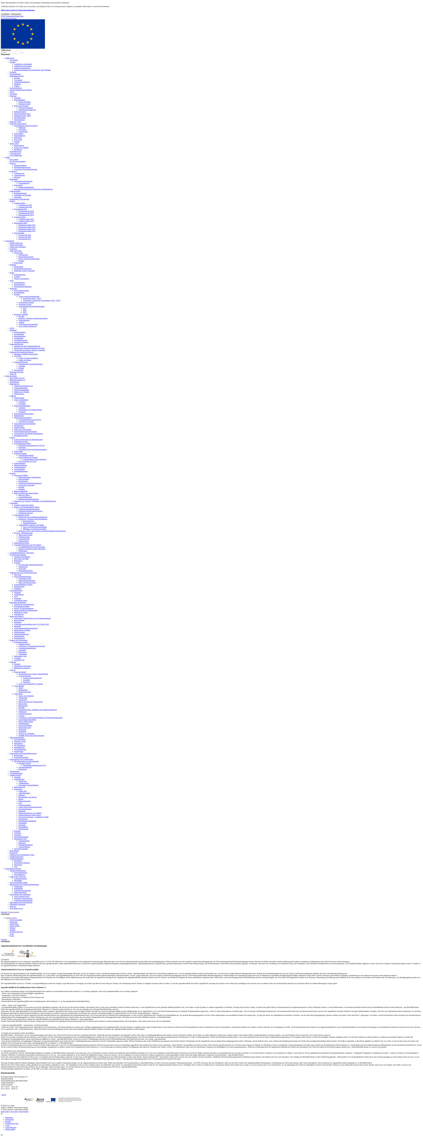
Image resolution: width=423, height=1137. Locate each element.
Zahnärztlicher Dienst (21, 543)
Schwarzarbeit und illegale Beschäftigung (28, 434)
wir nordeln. (14, 60)
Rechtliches (18, 149)
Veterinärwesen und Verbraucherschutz (23, 573)
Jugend (12, 437)
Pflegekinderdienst (20, 465)
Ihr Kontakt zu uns (16, 908)
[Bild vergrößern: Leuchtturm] (18, 958)
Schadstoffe (23, 823)
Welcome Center (15, 122)
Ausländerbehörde (16, 590)
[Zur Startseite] (12, 16)
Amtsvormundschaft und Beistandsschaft (28, 439)
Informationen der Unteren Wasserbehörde (33, 674)
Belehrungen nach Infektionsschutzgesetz (33, 517)
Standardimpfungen (30, 523)
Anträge (21, 322)
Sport (11, 281)
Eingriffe (22, 708)
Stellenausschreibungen (22, 68)
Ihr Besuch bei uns (16, 932)
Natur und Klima (15, 251)
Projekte (17, 294)
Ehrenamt (13, 96)
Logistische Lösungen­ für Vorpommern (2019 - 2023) (41, 300)
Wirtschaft (13, 288)
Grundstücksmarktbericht (27, 648)
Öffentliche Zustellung (17, 904)
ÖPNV (12, 328)
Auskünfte (22, 650)
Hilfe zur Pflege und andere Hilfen (26, 493)
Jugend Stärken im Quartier (28, 457)
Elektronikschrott (24, 801)
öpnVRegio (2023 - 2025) (32, 298)
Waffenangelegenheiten (22, 406)
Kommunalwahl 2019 (26, 213)
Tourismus (13, 249)
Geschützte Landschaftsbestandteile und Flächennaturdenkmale (40, 718)
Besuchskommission (26, 571)
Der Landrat (14, 159)
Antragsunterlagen (20, 879)
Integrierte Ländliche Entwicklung (26, 354)
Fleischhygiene (19, 586)
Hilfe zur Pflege (24, 495)
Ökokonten (22, 730)
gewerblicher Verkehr (26, 422)
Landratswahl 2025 (25, 205)
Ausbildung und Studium (23, 66)
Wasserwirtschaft (20, 672)
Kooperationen (19, 292)
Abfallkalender (24, 783)
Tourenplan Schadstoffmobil (28, 785)
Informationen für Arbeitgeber (20, 894)
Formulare (22, 404)
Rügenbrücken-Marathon (23, 287)
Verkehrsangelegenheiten (23, 418)
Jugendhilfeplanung (21, 471)
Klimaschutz (18, 263)
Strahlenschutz (24, 541)
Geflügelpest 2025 (25, 579)
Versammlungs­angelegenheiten (25, 424)
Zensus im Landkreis (21, 147)
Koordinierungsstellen (21, 606)
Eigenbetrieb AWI (20, 839)
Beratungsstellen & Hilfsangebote (25, 610)
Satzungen (22, 843)
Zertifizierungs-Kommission (28, 324)
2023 (24, 312)
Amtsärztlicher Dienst (21, 515)
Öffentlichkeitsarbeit (26, 845)
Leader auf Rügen (25, 360)
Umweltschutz (19, 686)
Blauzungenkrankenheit (27, 581)
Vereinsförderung (20, 749)
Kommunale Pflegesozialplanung (30, 483)
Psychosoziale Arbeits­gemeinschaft (31, 565)
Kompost (17, 831)
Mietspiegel (23, 652)
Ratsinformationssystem (22, 167)
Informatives (18, 743)
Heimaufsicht (18, 426)
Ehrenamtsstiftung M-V (22, 114)
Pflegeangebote (24, 479)
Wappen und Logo (16, 243)
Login (12, 934)
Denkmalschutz (19, 632)
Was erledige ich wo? (17, 378)
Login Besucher (15, 153)
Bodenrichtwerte (24, 644)
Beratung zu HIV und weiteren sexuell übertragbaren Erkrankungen (42, 531)
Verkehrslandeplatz (25, 767)
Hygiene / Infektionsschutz (23, 533)
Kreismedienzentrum (21, 757)
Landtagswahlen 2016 (26, 221)
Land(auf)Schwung (21, 362)
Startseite (4, 912)
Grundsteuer (23, 654)
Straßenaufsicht (19, 638)
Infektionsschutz (24, 537)
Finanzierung (23, 481)
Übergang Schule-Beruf (18, 124)
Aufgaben (22, 402)
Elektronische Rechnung (22, 666)
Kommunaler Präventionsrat (19, 199)
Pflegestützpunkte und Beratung (30, 477)
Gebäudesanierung (25, 714)
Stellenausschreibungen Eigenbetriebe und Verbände (32, 70)
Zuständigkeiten (24, 841)
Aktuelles (13, 72)
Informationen (19, 145)
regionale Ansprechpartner (23, 898)
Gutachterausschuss (21, 642)
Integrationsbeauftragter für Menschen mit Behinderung (33, 189)
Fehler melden (15, 926)
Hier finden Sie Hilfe (21, 559)
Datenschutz (18, 185)
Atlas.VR (13, 374)
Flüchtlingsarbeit (20, 118)
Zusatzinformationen (21, 342)
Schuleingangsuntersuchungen (29, 509)
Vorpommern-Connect (26, 302)
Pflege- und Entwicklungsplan (29, 259)
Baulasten (17, 626)
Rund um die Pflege (21, 475)
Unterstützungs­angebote (22, 890)
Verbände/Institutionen (22, 82)
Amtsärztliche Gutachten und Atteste (31, 525)
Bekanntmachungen (17, 76)
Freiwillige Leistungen (22, 863)
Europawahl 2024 (25, 235)
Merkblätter (18, 881)
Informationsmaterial (21, 837)
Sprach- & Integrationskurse (24, 608)
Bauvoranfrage (19, 620)
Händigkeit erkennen (26, 513)
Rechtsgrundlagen (20, 165)
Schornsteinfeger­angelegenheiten (25, 432)
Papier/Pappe (23, 819)
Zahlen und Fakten (16, 245)
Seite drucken (24, 1111)
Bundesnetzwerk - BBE (22, 116)
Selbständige (18, 888)
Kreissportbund (19, 285)
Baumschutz (23, 704)
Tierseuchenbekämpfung (22, 577)
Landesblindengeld (25, 497)
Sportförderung (19, 283)
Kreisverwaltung (11, 376)
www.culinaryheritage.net (27, 326)
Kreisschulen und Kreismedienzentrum (23, 753)
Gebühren (17, 833)
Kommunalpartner (20, 193)
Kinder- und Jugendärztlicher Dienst (26, 507)
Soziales (12, 473)
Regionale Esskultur (21, 314)
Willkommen (9, 58)
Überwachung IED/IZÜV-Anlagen (31, 684)
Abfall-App (23, 781)
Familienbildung (19, 463)
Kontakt (17, 141)
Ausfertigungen (19, 175)
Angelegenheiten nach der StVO (30, 420)
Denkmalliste (18, 267)
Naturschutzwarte (25, 728)
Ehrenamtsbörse (19, 100)
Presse (12, 92)
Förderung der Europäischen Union (22, 855)
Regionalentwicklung (26, 257)
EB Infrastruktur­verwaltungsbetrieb (26, 761)
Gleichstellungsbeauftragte (23, 181)
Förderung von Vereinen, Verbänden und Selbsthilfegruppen (35, 501)
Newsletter (13, 94)
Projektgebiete (19, 334)
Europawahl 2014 (25, 239)
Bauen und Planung (16, 616)
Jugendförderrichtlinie (26, 455)
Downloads (18, 139)
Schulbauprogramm (16, 857)
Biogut (21, 799)
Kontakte (22, 489)
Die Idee (21, 316)
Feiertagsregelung (25, 805)
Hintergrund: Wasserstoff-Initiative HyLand (29, 348)
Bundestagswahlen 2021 (27, 227)
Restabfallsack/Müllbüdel (27, 821)
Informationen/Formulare (23, 269)
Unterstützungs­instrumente (23, 900)
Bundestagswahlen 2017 (27, 229)
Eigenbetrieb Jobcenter (13, 869)
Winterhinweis (24, 829)
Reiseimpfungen (28, 521)
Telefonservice (19, 394)
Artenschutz (23, 700)
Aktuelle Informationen (22, 557)
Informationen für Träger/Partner (21, 902)
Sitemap (12, 928)
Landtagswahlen (20, 217)
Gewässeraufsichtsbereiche (32, 678)
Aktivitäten (22, 130)
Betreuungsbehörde (21, 491)
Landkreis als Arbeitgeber (23, 64)
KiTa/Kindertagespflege (22, 443)
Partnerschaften (15, 191)
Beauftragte (14, 179)
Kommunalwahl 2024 (26, 211)
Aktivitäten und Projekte (22, 195)
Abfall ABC (23, 791)
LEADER (17, 356)
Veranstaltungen (15, 74)
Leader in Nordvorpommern (28, 358)
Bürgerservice (14, 384)
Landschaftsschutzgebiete (27, 720)
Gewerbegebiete (19, 739)
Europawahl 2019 (25, 237)
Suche (12, 936)
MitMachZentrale (20, 112)
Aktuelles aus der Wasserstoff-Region (27, 346)
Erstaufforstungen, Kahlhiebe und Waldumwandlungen (38, 710)
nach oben (14, 1111)
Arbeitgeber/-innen (20, 600)
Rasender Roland (25, 763)
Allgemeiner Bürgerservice (23, 386)
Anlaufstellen (18, 134)
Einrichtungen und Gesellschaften (21, 759)
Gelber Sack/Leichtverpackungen (30, 807)
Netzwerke (22, 569)
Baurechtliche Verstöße (22, 630)
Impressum (13, 922)
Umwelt (12, 670)
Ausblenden (5, 14)
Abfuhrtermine (19, 779)
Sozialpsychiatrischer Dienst (24, 505)
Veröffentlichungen (20, 340)
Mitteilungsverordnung (22, 668)
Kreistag (17, 78)
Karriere (12, 62)
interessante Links (20, 656)
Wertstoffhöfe (23, 827)
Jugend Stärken (19, 469)
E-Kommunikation (16, 773)
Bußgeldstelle (19, 416)
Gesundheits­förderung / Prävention (22, 553)
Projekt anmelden (25, 102)
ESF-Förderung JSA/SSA (28, 461)
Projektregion (23, 255)
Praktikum (17, 588)
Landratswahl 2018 (25, 207)
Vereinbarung (23, 132)
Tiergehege (22, 732)
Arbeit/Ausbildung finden (19, 882)
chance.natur (18, 253)
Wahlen (16, 86)
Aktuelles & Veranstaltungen (24, 604)
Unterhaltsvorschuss (21, 441)
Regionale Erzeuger (16, 372)
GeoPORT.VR (19, 660)
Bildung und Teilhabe (21, 392)
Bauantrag (17, 622)
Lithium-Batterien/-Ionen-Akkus (30, 815)
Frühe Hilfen (18, 451)
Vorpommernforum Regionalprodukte (32, 306)
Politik (7, 157)
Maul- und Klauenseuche (27, 583)
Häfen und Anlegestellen (22, 430)
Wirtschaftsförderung (17, 737)
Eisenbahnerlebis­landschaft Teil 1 (34, 765)
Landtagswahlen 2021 (26, 219)
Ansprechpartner (24, 847)
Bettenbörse (18, 561)
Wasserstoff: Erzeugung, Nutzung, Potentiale (29, 350)
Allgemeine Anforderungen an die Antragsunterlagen (32, 618)
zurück (3, 1095)
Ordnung (13, 396)
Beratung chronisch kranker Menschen (32, 549)
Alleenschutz (23, 698)
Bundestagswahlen (20, 223)
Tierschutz (17, 575)
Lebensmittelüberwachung (23, 584)
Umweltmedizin (24, 539)
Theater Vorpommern (21, 279)
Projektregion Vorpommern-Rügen (31, 364)
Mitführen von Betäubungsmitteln (34, 529)
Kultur (12, 273)
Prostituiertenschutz (21, 436)
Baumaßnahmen (19, 336)
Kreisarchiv (14, 853)
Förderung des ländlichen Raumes (21, 352)
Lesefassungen (19, 173)
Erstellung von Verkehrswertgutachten (32, 646)
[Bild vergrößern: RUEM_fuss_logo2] (41, 1104)
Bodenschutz (23, 690)
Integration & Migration (18, 602)
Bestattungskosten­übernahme (29, 499)
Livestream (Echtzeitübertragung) (25, 169)
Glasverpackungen (25, 809)
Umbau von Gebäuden (26, 733)
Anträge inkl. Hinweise (18, 877)
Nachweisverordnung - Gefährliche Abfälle (34, 817)
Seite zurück (5, 1111)
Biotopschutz (23, 706)
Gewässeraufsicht (25, 676)
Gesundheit (14, 503)
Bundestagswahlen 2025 (27, 225)
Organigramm (14, 771)
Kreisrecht (13, 171)
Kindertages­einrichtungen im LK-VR (32, 445)
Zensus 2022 (14, 143)
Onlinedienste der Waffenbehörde (30, 410)
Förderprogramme (20, 453)
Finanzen (13, 662)
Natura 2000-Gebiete (26, 722)
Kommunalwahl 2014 (26, 215)
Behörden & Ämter (21, 612)
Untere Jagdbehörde (21, 400)
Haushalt (17, 177)
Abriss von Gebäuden (26, 696)
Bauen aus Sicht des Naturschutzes (31, 702)
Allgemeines (18, 886)
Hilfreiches (18, 138)
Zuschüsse (17, 197)
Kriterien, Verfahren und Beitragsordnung (33, 318)
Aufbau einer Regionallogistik (29, 296)
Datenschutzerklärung (26, 187)
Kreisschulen (18, 755)
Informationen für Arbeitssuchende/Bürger (24, 884)
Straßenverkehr (19, 428)
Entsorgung (18, 789)
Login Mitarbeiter (16, 155)
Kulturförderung (19, 275)
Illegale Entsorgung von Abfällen (30, 813)
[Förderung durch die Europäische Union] (23, 48)
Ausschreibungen (16, 88)
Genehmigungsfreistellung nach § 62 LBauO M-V (31, 624)
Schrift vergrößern (16, 920)
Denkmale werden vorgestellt (24, 271)
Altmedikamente (24, 793)
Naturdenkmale (24, 724)
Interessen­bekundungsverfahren (21, 90)
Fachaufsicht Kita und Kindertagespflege (33, 449)
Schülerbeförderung (16, 859)
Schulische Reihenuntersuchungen (30, 511)
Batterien (22, 795)
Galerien (17, 277)
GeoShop (17, 658)
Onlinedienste (14, 382)
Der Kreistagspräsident (18, 161)
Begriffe (21, 487)
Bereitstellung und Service (28, 797)
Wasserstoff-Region (16, 344)
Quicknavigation (13, 912)
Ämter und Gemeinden (18, 247)
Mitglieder (22, 128)
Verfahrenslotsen (20, 467)
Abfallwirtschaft (15, 775)
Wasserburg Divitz (25, 304)
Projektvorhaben (20, 332)
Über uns (13, 906)
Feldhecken (23, 712)
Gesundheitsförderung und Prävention (32, 547)
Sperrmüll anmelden (21, 849)
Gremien (17, 563)
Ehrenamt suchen (25, 104)
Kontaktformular (15, 151)
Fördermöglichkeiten (26, 108)
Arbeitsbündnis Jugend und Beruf (26, 126)
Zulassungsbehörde (21, 388)
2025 (24, 308)
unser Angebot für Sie (21, 896)
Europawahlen (19, 233)
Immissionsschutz (25, 692)
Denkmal (13, 265)
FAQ (16, 596)
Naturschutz (18, 694)
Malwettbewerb (19, 787)
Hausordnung (14, 851)
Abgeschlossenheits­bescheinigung (26, 628)
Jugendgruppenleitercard (27, 110)
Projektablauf (18, 338)
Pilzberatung (23, 551)
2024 (24, 310)
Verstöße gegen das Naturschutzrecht (31, 735)
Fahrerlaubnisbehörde (21, 390)
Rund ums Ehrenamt (21, 106)
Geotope (21, 716)
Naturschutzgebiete (25, 726)
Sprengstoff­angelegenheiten (23, 414)
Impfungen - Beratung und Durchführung (33, 519)
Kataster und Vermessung (18, 640)
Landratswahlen (19, 203)
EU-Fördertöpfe (19, 745)
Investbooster (18, 370)
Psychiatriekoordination (18, 555)
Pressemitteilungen (20, 873)
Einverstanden (16, 14)
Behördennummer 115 (17, 380)
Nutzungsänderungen (21, 634)
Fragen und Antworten (26, 485)
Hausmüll (22, 811)
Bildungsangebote (20, 892)
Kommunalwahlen (20, 209)
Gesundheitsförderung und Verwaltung (27, 545)
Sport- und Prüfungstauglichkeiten (35, 527)
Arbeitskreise (23, 567)
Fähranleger (23, 769)
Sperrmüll (22, 825)
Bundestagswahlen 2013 (27, 231)
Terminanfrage (19, 398)
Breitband (17, 84)
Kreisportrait (9, 241)
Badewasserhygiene (25, 535)
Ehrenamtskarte (19, 120)
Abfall (21, 688)
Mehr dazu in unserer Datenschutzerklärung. (18, 10)
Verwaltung (18, 80)
